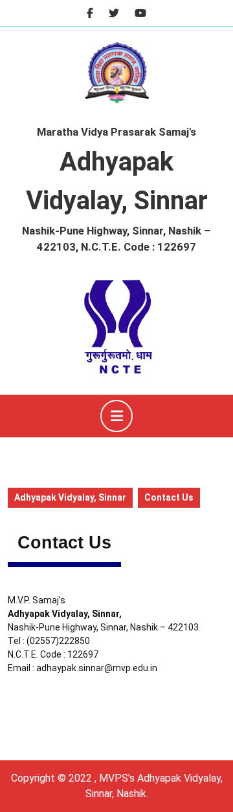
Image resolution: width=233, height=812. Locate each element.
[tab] (116, 416)
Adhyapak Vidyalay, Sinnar (70, 497)
